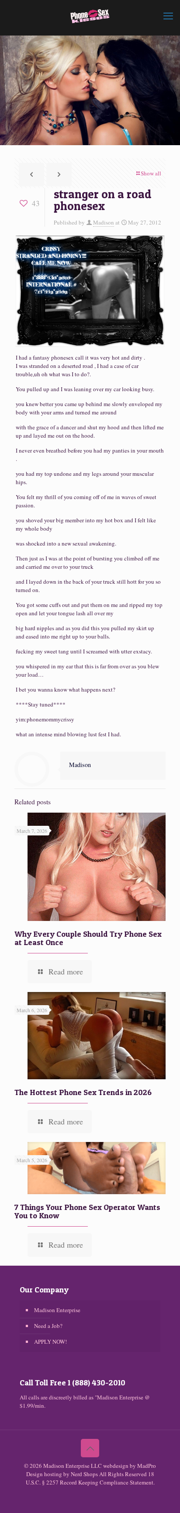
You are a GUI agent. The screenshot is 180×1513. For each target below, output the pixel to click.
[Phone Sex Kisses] (90, 15)
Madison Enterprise (57, 1310)
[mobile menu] (168, 15)
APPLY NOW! (50, 1341)
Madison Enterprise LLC (73, 1466)
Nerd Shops (84, 1474)
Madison (103, 222)
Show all (151, 173)
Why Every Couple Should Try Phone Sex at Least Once (88, 938)
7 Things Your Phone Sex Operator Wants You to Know (87, 1211)
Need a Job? (48, 1326)
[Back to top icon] (90, 1448)
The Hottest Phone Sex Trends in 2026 (83, 1092)
